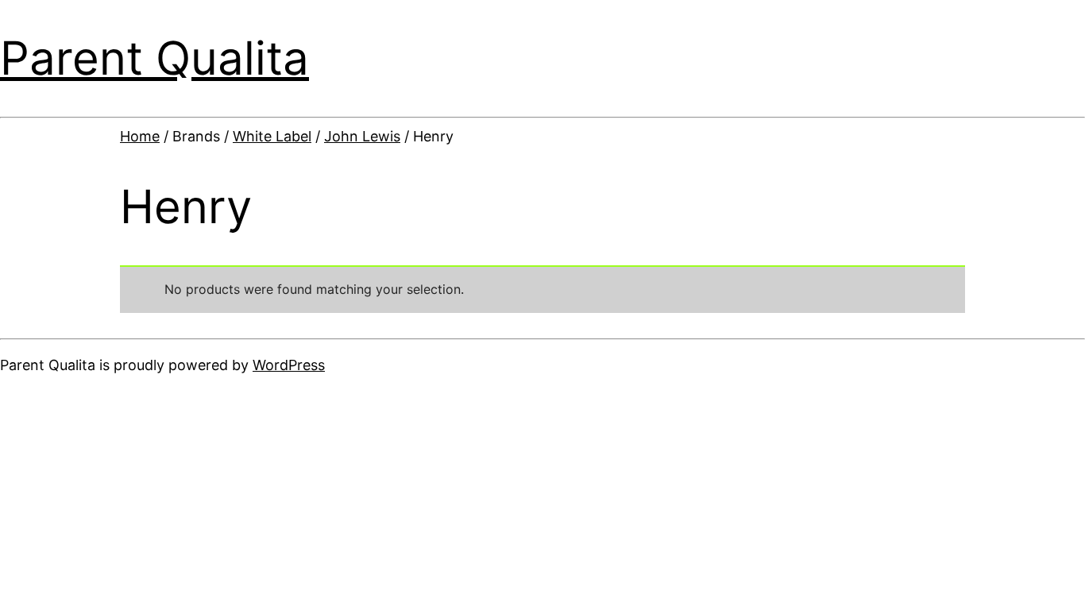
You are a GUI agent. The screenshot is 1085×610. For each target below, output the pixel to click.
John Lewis (362, 136)
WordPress (289, 365)
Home (140, 136)
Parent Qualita (154, 58)
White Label (272, 136)
